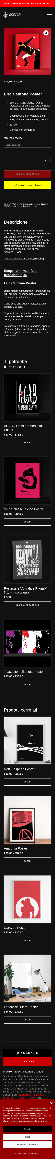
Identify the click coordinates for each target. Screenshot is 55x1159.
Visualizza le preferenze (27, 1144)
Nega (27, 1137)
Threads (39, 1094)
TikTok (32, 1097)
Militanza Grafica (32, 1071)
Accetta (27, 1129)
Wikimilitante (27, 1052)
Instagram (24, 1094)
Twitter (21, 1097)
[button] (50, 1102)
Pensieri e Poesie (30, 206)
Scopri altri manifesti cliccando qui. (21, 273)
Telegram (8, 1097)
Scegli (27, 443)
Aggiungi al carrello (27, 174)
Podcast (27, 1061)
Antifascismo (17, 206)
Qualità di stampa (13, 138)
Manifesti (37, 204)
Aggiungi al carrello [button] (27, 605)
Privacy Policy (20, 1153)
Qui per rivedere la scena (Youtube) (24, 258)
